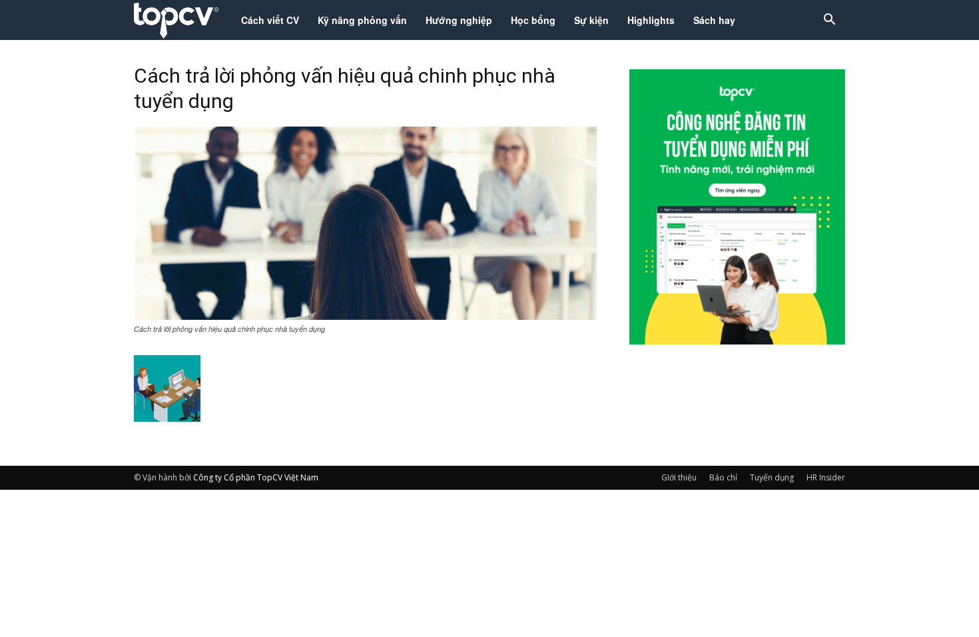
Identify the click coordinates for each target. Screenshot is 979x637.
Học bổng (533, 20)
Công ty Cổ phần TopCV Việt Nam (255, 477)
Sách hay (714, 20)
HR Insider (826, 477)
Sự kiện (591, 20)
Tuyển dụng (772, 477)
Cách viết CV (270, 20)
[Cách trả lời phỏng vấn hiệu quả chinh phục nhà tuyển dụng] (365, 315)
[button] (829, 21)
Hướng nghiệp (459, 20)
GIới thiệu (679, 477)
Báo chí (723, 477)
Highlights (651, 20)
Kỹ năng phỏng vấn (362, 20)
